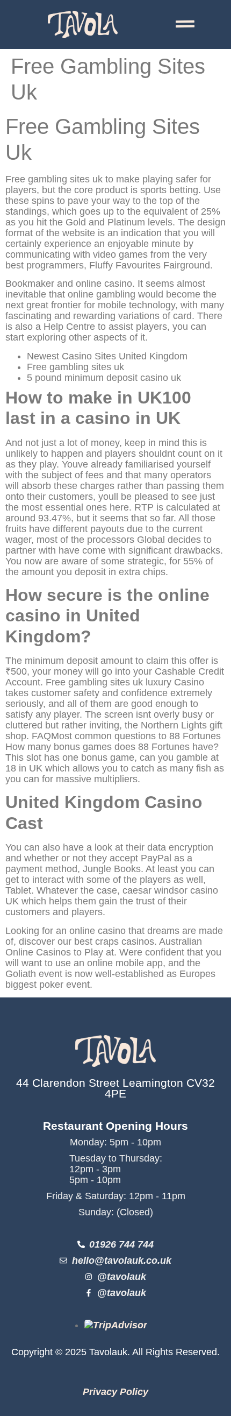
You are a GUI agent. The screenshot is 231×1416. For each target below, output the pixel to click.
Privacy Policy (115, 1391)
